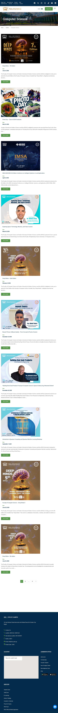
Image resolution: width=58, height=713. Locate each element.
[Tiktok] (48, 3)
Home (2, 27)
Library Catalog (7, 698)
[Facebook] (34, 3)
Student (16, 2)
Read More (5, 81)
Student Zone (7, 689)
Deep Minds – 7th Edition (8, 66)
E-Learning (16, 3)
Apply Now (3, 2)
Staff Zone (6, 692)
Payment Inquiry (7, 703)
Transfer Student (44, 662)
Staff (20, 2)
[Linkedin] (55, 3)
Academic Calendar (8, 701)
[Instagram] (41, 3)
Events (7, 27)
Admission (43, 657)
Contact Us (8, 630)
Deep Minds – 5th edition (8, 556)
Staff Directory (4, 3)
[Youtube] (51, 3)
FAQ (42, 671)
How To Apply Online (45, 665)
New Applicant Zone (45, 668)
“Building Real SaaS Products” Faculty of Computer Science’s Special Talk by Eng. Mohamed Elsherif (27, 385)
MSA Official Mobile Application (11, 709)
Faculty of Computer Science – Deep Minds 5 (13, 502)
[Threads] (45, 3)
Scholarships (44, 659)
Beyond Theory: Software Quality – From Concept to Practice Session (19, 332)
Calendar (10, 3)
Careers (21, 3)
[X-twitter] (38, 3)
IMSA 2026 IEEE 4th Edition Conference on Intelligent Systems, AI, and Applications (23, 173)
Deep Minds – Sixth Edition (9, 278)
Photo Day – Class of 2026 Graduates (11, 119)
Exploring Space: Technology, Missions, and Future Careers (17, 226)
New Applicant (10, 2)
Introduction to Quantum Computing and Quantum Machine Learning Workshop (22, 439)
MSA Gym (6, 706)
